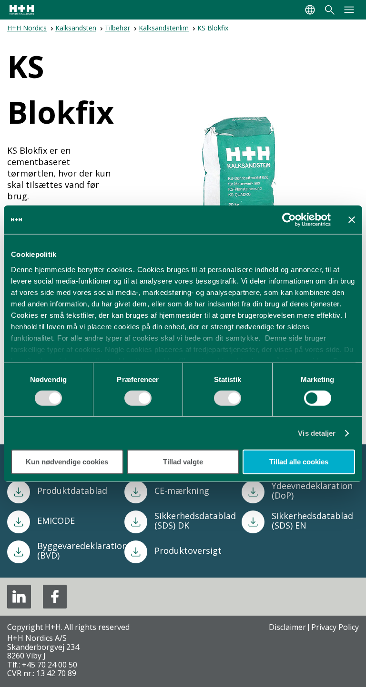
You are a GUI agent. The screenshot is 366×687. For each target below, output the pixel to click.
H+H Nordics (27, 27)
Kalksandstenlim (164, 27)
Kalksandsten (75, 27)
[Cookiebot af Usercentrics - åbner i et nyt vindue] (289, 220)
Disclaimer (287, 627)
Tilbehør (117, 27)
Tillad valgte (183, 462)
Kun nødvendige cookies (67, 462)
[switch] (138, 401)
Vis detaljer (317, 433)
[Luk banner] (351, 219)
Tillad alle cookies (298, 462)
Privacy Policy (335, 627)
